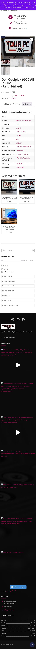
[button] (31, 39)
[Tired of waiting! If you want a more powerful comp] (18, 398)
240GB (18, 135)
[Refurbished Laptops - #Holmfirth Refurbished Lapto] (18, 365)
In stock (5, 266)
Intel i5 (18, 128)
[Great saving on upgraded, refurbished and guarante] (18, 432)
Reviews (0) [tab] (27, 104)
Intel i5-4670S (20, 132)
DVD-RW (18, 143)
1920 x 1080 (20, 150)
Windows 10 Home (22, 154)
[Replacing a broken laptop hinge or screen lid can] (18, 466)
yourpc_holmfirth (11, 591)
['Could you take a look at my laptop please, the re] (18, 499)
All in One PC (12, 98)
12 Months (19, 164)
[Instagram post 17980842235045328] (18, 567)
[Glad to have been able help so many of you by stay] (18, 533)
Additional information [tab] (12, 104)
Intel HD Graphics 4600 (23, 147)
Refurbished (20, 167)
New (6, 269)
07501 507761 (21, 16)
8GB (17, 139)
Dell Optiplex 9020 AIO (23, 120)
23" (17, 124)
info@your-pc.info (9, 610)
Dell (17, 117)
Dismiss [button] (31, 7)
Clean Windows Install (23, 158)
